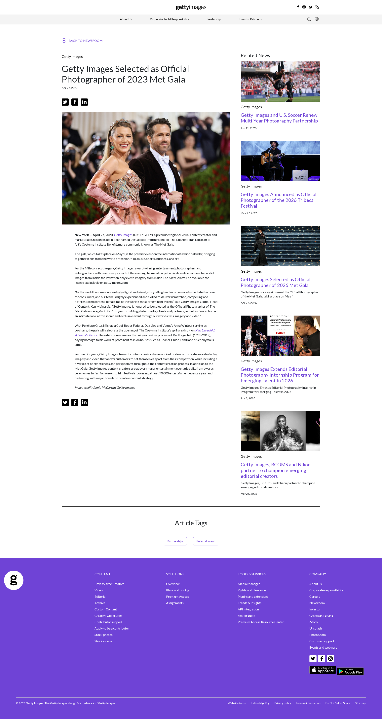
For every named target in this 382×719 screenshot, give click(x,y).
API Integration (248, 609)
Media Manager (249, 584)
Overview (172, 584)
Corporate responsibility (326, 590)
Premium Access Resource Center (261, 622)
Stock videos (103, 641)
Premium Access (177, 596)
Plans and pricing (177, 590)
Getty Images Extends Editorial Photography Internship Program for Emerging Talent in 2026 (280, 374)
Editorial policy (260, 703)
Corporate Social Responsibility (169, 19)
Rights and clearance (252, 590)
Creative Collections (108, 615)
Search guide (246, 615)
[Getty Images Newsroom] (191, 7)
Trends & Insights (249, 603)
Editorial (100, 596)
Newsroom (317, 603)
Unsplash (315, 628)
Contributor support (108, 622)
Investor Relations (250, 19)
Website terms (237, 703)
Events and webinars (323, 647)
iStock (313, 622)
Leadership (214, 19)
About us (315, 584)
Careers (314, 596)
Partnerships (175, 541)
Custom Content (106, 609)
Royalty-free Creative (109, 584)
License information (308, 703)
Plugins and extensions (253, 596)
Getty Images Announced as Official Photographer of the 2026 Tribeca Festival (278, 200)
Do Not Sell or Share (337, 703)
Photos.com (317, 634)
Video (99, 590)
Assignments (175, 603)
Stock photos (104, 634)
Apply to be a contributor (112, 628)
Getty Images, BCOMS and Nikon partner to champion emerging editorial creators (276, 470)
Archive (100, 603)
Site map (360, 703)
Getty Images (72, 56)
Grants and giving (321, 615)
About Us (126, 19)
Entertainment (206, 541)
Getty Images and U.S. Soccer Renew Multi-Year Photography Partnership (279, 117)
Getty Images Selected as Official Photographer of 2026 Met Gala (275, 282)
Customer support (321, 641)
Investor (315, 609)
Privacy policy (282, 703)
